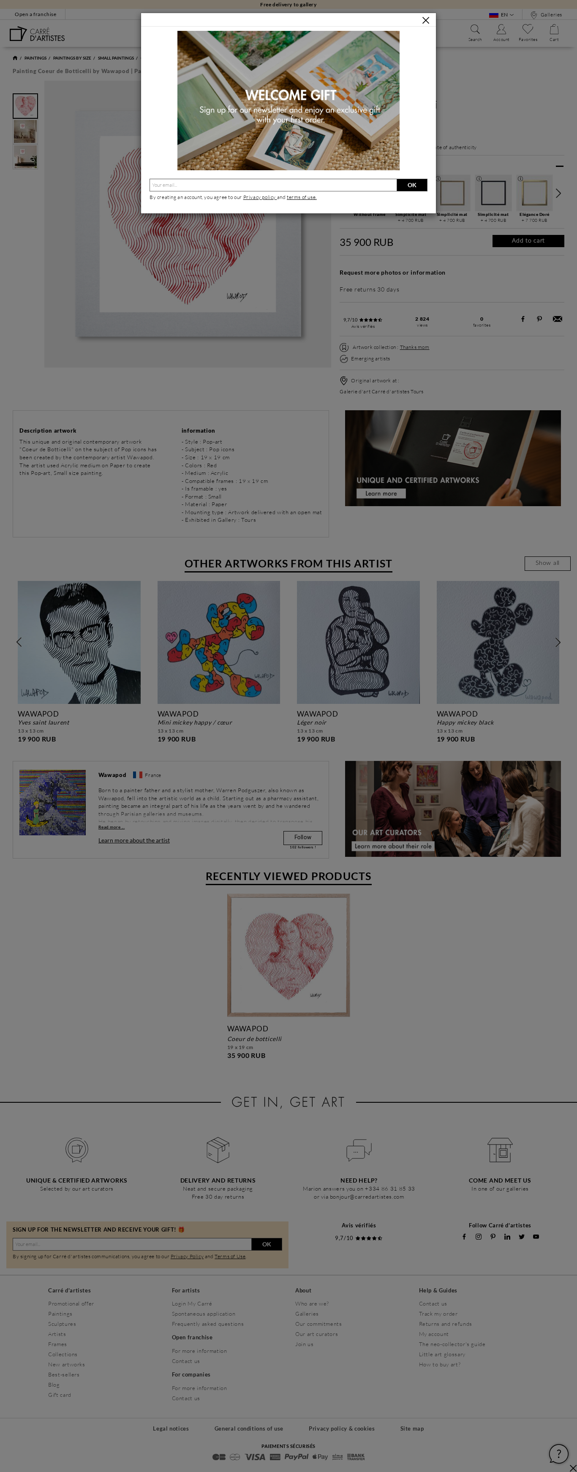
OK (412, 184)
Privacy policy (260, 197)
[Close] (426, 20)
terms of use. (302, 197)
